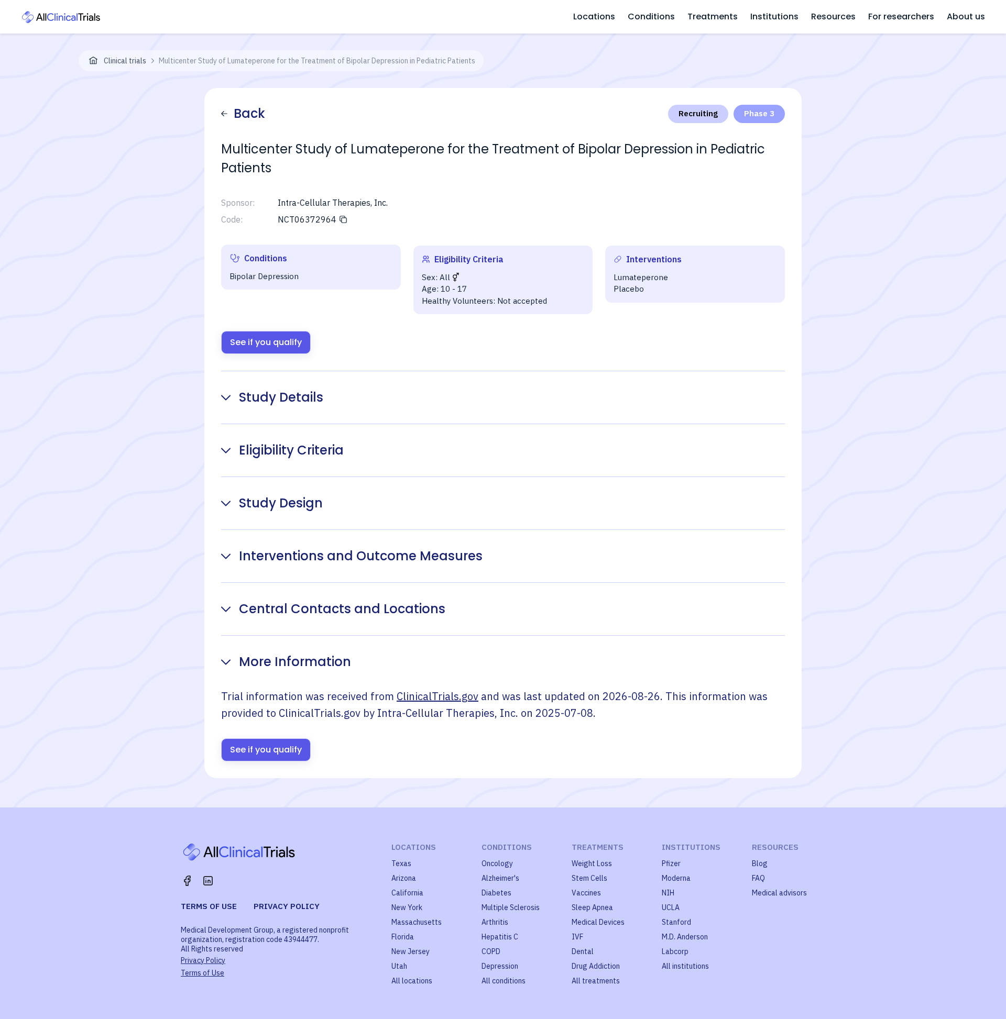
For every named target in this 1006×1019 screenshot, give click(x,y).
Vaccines (586, 893)
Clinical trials (125, 60)
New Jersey (410, 951)
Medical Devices (598, 922)
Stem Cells (589, 878)
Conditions (651, 16)
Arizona (403, 878)
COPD (491, 951)
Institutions (774, 16)
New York (406, 907)
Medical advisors (779, 893)
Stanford (676, 922)
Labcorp (675, 951)
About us (966, 16)
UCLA (671, 907)
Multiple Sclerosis (511, 907)
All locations (411, 980)
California (407, 893)
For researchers (901, 16)
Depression (500, 966)
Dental (583, 951)
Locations (594, 16)
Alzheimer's (500, 878)
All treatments (596, 980)
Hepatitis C (500, 937)
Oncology (497, 863)
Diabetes (496, 893)
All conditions (504, 980)
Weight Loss (592, 863)
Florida (402, 937)
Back (249, 113)
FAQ (758, 878)
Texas (401, 863)
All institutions (685, 966)
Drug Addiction (596, 966)
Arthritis (495, 922)
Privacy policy (287, 906)
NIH (668, 893)
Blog (760, 863)
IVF (577, 937)
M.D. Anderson (685, 937)
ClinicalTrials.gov (437, 696)
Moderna (676, 878)
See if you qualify (266, 342)
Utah (399, 966)
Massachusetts (416, 922)
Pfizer (671, 863)
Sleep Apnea (592, 907)
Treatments (712, 16)
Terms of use (209, 906)
